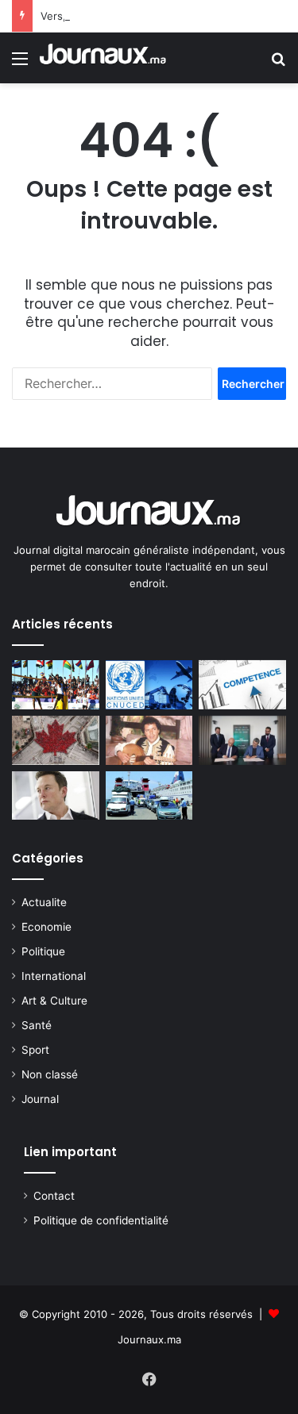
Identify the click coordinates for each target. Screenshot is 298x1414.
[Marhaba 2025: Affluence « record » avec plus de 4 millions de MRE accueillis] (149, 795)
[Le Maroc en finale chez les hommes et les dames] (55, 684)
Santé (36, 1025)
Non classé (49, 1074)
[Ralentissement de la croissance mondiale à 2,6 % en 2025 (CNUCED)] (149, 684)
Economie (46, 926)
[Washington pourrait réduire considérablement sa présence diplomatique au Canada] (55, 740)
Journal (40, 1099)
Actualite (44, 902)
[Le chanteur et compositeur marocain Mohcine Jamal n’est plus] (149, 740)
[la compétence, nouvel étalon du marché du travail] (242, 684)
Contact (54, 1195)
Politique (43, 951)
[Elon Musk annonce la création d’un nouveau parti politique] (55, 795)
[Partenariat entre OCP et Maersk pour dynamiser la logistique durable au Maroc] (242, 740)
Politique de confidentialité (100, 1220)
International (53, 976)
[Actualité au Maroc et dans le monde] (103, 58)
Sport (35, 1049)
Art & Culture (54, 1000)
